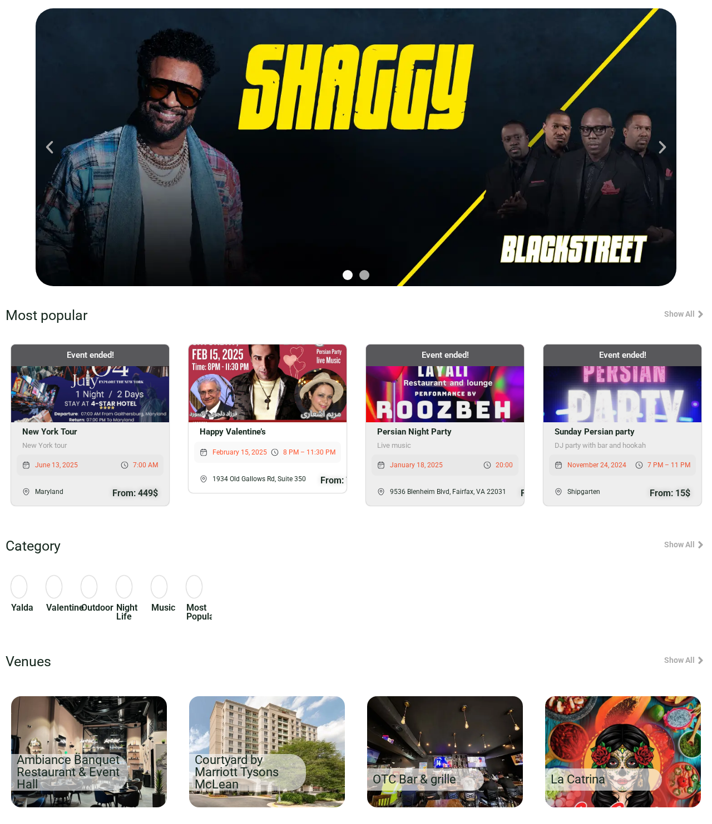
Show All (679, 313)
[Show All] (700, 314)
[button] (49, 147)
